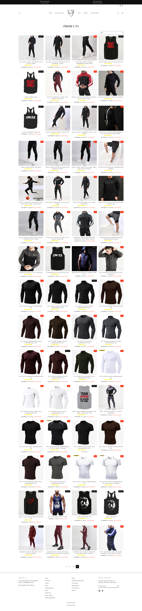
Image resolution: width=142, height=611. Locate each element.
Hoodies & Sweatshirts (50, 598)
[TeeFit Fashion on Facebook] (102, 591)
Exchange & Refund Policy (78, 580)
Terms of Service (75, 588)
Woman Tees (48, 593)
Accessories (95, 13)
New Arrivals (59, 13)
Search (73, 578)
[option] (44, 2)
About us (74, 590)
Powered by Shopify (71, 605)
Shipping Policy (75, 585)
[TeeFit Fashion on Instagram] (99, 591)
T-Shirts (46, 585)
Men (79, 13)
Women (85, 13)
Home (50, 13)
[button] (28, 65)
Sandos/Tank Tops (49, 588)
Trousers (47, 583)
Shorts (46, 590)
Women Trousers (49, 595)
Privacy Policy (75, 583)
